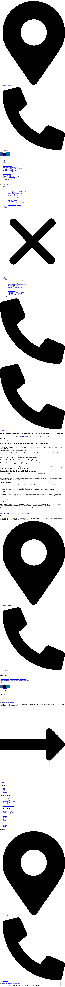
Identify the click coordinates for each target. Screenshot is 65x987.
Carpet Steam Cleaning (12, 200)
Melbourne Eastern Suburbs (8, 813)
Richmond (5, 818)
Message (2, 699)
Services (4, 162)
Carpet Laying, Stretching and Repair (15, 203)
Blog (4, 181)
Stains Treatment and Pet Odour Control (16, 202)
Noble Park (5, 824)
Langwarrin (5, 826)
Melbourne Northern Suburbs (8, 811)
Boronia (4, 821)
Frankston (5, 820)
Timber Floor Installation (13, 192)
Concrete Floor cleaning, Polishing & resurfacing (17, 194)
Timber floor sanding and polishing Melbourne (17, 191)
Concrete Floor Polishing (8, 800)
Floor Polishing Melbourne (8, 798)
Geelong (4, 814)
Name (1, 693)
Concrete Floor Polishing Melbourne (15, 193)
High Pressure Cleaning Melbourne (15, 198)
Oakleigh (4, 822)
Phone (1, 694)
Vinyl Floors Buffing (7, 804)
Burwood (4, 817)
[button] (32, 242)
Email (1, 695)
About (4, 161)
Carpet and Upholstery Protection (14, 205)
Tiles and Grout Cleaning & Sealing (15, 197)
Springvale (5, 825)
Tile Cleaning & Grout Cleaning (9, 801)
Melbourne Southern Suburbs (8, 812)
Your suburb (2, 697)
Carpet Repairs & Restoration (8, 806)
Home (4, 160)
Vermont (4, 819)
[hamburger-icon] (0, 158)
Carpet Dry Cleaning (12, 201)
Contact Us (5, 182)
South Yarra (5, 816)
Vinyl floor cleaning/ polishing (14, 195)
